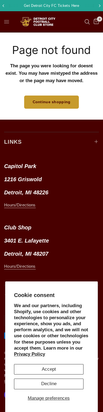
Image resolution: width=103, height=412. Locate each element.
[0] (95, 21)
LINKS (13, 142)
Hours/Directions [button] (20, 205)
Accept (49, 369)
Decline (49, 383)
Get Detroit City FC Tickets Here (51, 6)
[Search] (87, 21)
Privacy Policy (29, 354)
